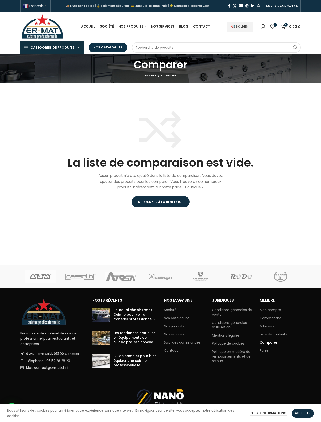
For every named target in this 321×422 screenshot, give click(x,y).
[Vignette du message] (101, 315)
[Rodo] (240, 276)
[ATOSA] (121, 276)
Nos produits (174, 326)
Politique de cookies (228, 343)
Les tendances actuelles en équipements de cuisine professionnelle (134, 337)
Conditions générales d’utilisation (229, 325)
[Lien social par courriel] (241, 6)
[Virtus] (200, 276)
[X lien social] (235, 6)
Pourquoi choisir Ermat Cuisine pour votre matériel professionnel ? (134, 314)
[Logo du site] (42, 26)
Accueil (150, 75)
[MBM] (40, 276)
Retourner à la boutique (160, 201)
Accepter (303, 413)
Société (170, 310)
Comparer (269, 342)
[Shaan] (281, 276)
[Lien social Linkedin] (253, 6)
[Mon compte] (263, 26)
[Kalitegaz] (160, 276)
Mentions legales (225, 335)
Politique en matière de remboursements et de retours (231, 356)
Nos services (174, 334)
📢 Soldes (239, 26)
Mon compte (270, 310)
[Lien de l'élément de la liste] (52, 353)
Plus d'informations (268, 413)
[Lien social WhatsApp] (258, 6)
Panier (265, 350)
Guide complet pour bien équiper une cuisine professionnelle (135, 360)
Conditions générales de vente (232, 312)
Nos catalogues (107, 47)
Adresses (267, 326)
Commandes (271, 318)
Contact (171, 350)
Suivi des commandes (182, 342)
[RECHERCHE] (295, 47)
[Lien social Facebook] (229, 6)
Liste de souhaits (273, 334)
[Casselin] (80, 276)
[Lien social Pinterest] (247, 6)
